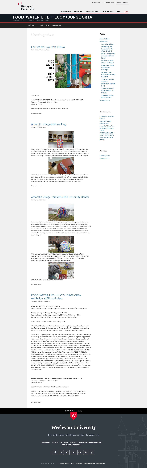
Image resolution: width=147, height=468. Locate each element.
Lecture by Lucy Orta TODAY (48, 46)
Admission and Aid (92, 11)
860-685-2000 (94, 435)
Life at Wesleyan (107, 11)
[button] (126, 12)
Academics (78, 11)
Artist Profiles (44, 25)
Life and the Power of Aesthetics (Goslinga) (107, 68)
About (119, 11)
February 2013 (105, 156)
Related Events (56, 25)
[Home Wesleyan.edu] (73, 416)
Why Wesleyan (66, 11)
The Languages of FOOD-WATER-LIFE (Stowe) (107, 91)
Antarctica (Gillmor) (108, 44)
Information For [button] (122, 2)
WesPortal (64, 442)
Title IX (72, 463)
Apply (108, 2)
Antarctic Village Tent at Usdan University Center (60, 196)
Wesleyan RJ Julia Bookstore (89, 442)
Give (112, 2)
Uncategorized (37, 113)
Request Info (96, 2)
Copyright (61, 463)
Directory (73, 442)
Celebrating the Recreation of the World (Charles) (107, 49)
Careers (55, 442)
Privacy (67, 463)
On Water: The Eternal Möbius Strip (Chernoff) (108, 75)
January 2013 (104, 158)
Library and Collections (71, 445)
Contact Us (46, 442)
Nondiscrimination (100, 463)
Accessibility (79, 463)
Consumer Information (89, 463)
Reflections (31, 25)
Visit (103, 2)
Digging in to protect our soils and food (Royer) (108, 56)
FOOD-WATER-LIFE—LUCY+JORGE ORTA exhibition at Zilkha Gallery (56, 297)
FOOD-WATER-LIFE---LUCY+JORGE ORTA (52, 17)
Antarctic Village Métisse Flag (48, 124)
